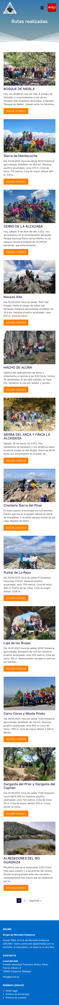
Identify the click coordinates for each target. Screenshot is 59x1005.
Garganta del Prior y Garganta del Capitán (29, 786)
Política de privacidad (17, 994)
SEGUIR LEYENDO (16, 111)
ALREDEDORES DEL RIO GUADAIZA (22, 860)
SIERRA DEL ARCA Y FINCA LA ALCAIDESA (27, 436)
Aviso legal (11, 990)
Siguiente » (35, 900)
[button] (42, 8)
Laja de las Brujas (17, 643)
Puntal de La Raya (17, 572)
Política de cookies (16, 997)
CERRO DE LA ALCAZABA (23, 226)
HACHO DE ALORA (18, 367)
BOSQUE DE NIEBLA (19, 89)
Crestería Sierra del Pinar (23, 505)
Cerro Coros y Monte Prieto (24, 713)
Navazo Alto (13, 297)
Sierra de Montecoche (20, 156)
